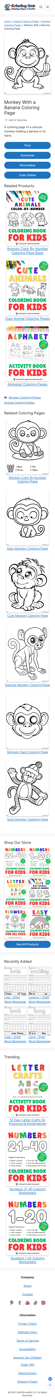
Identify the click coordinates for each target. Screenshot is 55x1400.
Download (27, 155)
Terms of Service (27, 1340)
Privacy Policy (27, 1323)
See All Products (27, 944)
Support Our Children (27, 1357)
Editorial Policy (27, 1332)
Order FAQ (27, 1364)
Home (7, 21)
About (28, 1285)
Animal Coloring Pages (26, 21)
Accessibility (27, 1349)
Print (27, 145)
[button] (40, 7)
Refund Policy (27, 1373)
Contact (27, 1294)
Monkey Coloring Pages (25, 397)
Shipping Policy (27, 1381)
